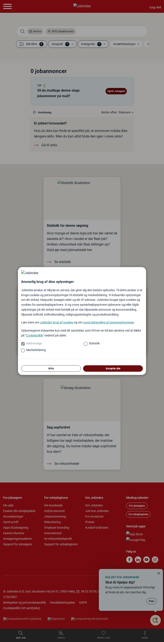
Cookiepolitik (34, 335)
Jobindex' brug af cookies (56, 322)
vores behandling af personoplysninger (108, 322)
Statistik (94, 343)
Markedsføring (36, 350)
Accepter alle (113, 368)
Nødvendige (34, 343)
